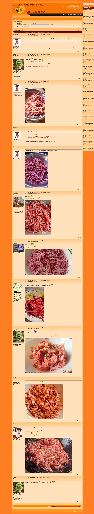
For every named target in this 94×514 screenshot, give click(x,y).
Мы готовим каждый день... (29, 4)
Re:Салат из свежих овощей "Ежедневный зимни (39, 34)
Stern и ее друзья (36, 11)
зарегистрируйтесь (77, 6)
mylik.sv (15, 192)
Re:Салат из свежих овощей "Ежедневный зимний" (39, 54)
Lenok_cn (15, 377)
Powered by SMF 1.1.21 (16, 511)
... (17, 30)
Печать (79, 30)
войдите (69, 6)
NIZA (85, 18)
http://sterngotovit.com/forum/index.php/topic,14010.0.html (36, 66)
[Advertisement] (6, 25)
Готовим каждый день (28, 16)
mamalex (15, 239)
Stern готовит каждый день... (38, 16)
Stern (53, 16)
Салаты (45, 16)
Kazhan (85, 11)
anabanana (15, 280)
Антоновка (15, 34)
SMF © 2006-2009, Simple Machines (26, 511)
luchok (14, 423)
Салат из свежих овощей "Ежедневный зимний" (64, 16)
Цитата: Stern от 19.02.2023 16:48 (31, 131)
